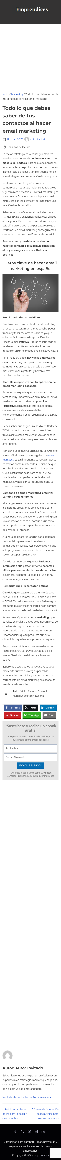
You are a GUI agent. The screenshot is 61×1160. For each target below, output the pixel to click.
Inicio (5, 94)
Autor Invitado (38, 139)
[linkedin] (43, 1132)
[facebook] (15, 1132)
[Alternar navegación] (30, 20)
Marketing (17, 94)
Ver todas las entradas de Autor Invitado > (27, 1097)
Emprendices (41, 1155)
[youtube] (29, 1132)
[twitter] (22, 1132)
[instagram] (36, 1132)
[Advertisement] (30, 56)
